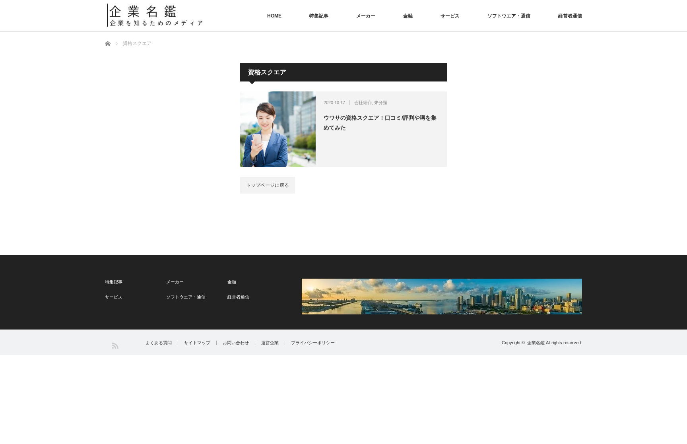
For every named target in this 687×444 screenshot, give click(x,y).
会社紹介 (363, 102)
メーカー (365, 16)
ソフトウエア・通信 (508, 16)
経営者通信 (570, 16)
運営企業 (270, 343)
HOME (274, 16)
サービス (450, 16)
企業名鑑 (536, 342)
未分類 (380, 102)
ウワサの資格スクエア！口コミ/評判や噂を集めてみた (380, 122)
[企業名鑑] (156, 15)
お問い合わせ (236, 343)
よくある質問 (159, 343)
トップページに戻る (267, 185)
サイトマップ (197, 343)
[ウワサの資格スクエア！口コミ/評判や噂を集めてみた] (278, 129)
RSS (115, 345)
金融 (408, 16)
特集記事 (318, 16)
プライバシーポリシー (313, 343)
